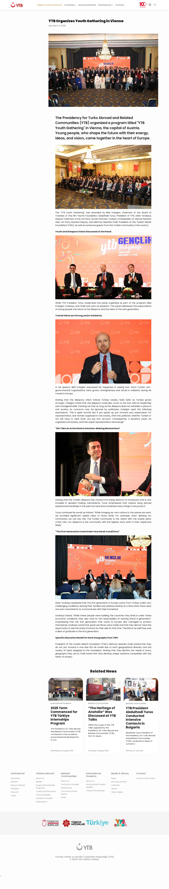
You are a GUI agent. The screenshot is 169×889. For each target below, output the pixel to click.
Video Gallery (117, 792)
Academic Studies (44, 798)
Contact (119, 4)
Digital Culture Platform (49, 4)
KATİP (63, 797)
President (15, 788)
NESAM (39, 781)
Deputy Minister (18, 785)
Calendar (115, 785)
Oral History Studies (70, 784)
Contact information (146, 778)
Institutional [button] (105, 4)
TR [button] (154, 4)
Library (114, 788)
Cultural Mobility (43, 795)
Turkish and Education (46, 791)
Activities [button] (69, 4)
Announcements (87, 4)
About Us (40, 778)
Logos (13, 795)
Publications (41, 801)
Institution (15, 778)
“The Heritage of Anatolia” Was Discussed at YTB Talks (102, 714)
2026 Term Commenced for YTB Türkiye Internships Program (64, 715)
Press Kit (14, 792)
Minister (14, 781)
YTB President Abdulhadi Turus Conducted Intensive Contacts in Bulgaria (139, 717)
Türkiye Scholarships (95, 790)
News (113, 778)
